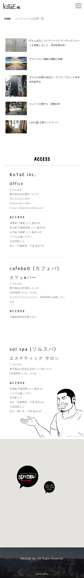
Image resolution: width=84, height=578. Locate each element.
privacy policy (42, 574)
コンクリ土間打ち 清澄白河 (44, 104)
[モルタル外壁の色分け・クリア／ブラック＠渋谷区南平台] (16, 86)
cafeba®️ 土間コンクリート (44, 122)
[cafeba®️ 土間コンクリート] (16, 127)
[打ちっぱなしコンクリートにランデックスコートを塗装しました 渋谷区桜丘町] (16, 45)
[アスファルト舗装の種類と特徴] (16, 63)
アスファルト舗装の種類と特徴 (46, 59)
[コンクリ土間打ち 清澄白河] (16, 108)
